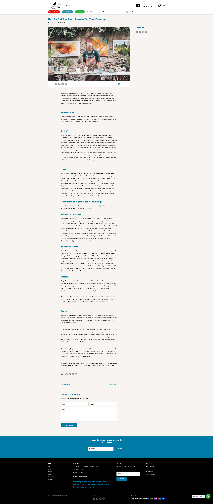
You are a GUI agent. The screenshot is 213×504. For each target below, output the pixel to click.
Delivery (148, 469)
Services (149, 12)
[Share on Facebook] (56, 84)
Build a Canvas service (92, 238)
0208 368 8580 (79, 473)
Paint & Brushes (103, 12)
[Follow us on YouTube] (146, 32)
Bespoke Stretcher (54, 12)
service (90, 95)
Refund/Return (150, 466)
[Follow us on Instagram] (143, 32)
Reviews (50, 479)
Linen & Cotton (91, 12)
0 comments (124, 84)
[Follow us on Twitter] (140, 32)
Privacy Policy (149, 471)
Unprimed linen (65, 241)
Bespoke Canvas (67, 12)
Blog (49, 469)
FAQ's (50, 474)
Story (49, 466)
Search (50, 471)
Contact (157, 12)
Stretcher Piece (80, 12)
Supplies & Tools (130, 12)
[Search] (138, 5)
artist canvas (111, 145)
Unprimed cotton (77, 241)
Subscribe (119, 448)
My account (147, 6)
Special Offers (52, 476)
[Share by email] (66, 84)
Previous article (66, 384)
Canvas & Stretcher (116, 12)
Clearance (142, 12)
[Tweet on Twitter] (62, 84)
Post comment (69, 425)
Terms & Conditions (151, 474)
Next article (113, 384)
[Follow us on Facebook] (137, 32)
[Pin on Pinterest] (59, 84)
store (74, 365)
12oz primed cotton (68, 342)
